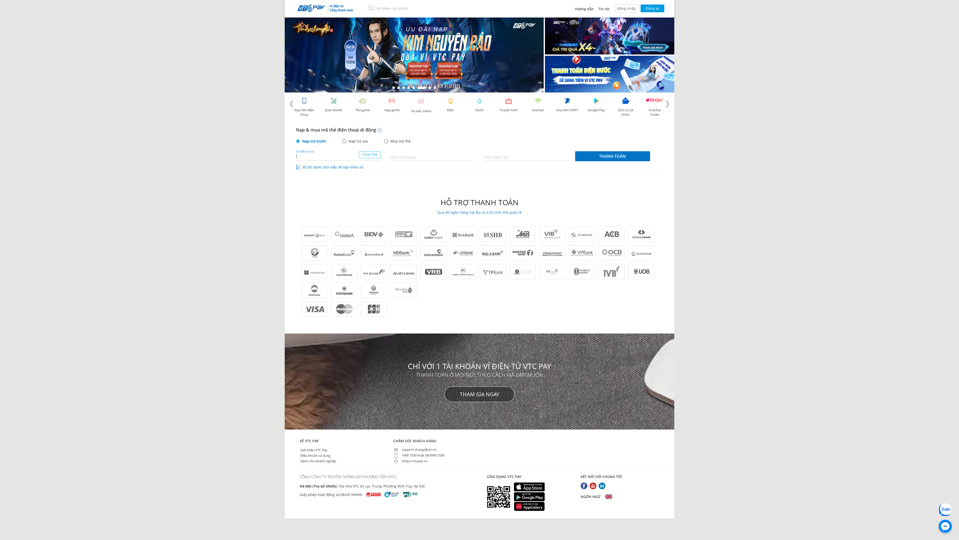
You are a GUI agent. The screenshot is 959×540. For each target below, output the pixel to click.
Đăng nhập (626, 8)
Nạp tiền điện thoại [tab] (304, 112)
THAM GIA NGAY (479, 394)
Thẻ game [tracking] (362, 110)
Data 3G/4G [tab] (333, 110)
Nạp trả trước (314, 141)
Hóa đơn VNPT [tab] (567, 110)
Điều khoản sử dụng (315, 455)
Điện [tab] (450, 110)
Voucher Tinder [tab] (655, 112)
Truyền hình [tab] (509, 110)
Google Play (596, 110)
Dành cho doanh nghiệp (318, 460)
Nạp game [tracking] (392, 110)
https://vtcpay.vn (414, 461)
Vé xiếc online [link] (421, 111)
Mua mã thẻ (400, 141)
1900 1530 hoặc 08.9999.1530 (422, 455)
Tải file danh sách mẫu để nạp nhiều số (332, 167)
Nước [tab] (479, 110)
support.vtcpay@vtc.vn (419, 449)
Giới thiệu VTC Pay (313, 450)
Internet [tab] (538, 110)
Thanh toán (612, 156)
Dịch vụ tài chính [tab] (625, 112)
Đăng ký (652, 8)
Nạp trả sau (358, 141)
